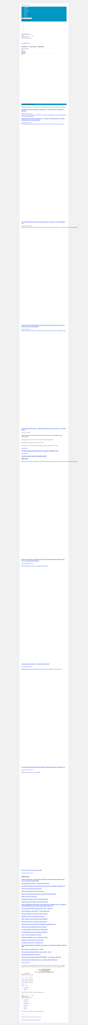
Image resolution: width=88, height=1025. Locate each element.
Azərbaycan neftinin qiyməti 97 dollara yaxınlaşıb (34, 899)
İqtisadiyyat (26, 10)
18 (23, 981)
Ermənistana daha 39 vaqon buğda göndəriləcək (34, 932)
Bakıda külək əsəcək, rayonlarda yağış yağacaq (34, 921)
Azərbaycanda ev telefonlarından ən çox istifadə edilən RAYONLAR (39, 960)
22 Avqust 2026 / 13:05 (27, 563)
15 (30, 979)
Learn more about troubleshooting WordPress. (31, 1019)
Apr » (26, 985)
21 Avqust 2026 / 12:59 (27, 873)
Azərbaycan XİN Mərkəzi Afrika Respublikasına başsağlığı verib (38, 924)
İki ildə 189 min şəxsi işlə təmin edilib (31, 870)
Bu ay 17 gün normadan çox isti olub (31, 935)
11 (23, 979)
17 (22, 981)
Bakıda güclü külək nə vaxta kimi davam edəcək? (34, 914)
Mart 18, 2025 (24, 48)
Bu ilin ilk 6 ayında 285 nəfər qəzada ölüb (32, 940)
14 (29, 979)
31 (22, 984)
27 (27, 982)
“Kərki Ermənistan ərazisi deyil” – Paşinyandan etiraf (35, 911)
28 (29, 982)
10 (22, 979)
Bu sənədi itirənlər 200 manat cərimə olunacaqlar (34, 929)
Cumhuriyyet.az (24, 439)
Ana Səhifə (26, 7)
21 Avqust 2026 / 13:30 (27, 769)
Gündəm (26, 8)
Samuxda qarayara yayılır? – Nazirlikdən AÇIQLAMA (35, 664)
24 (22, 982)
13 (27, 979)
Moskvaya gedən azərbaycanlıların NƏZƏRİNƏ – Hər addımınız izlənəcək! (41, 957)
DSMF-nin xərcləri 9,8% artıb (29, 896)
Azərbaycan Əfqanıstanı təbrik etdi (30, 954)
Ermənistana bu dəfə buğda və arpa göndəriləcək (34, 902)
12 (25, 979)
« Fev (22, 985)
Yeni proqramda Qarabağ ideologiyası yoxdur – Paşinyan (36, 908)
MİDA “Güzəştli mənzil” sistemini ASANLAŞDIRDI (34, 919)
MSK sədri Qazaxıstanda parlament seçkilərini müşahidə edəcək (38, 894)
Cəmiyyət (26, 12)
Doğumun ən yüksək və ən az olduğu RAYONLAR (34, 937)
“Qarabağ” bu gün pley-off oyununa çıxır (32, 942)
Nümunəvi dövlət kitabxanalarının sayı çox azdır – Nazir (36, 952)
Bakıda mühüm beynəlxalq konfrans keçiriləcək (34, 927)
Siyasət (25, 15)
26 (25, 982)
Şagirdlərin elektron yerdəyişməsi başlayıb (32, 916)
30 (32, 982)
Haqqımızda (26, 987)
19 (25, 981)
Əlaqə (25, 989)
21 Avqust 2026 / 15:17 (27, 666)
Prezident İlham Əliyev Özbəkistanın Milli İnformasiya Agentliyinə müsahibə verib (43, 767)
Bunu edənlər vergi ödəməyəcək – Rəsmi (32, 949)
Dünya (25, 14)
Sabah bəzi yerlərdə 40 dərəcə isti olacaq (32, 891)
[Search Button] (32, 18)
